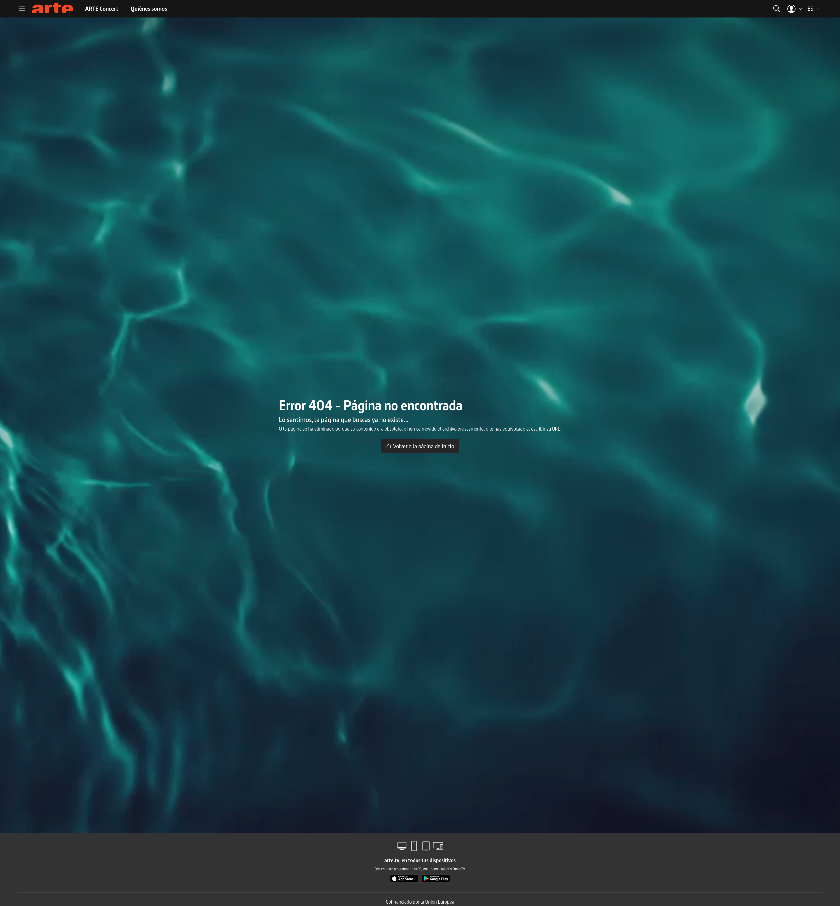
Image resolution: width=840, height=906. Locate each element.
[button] (726, 8)
